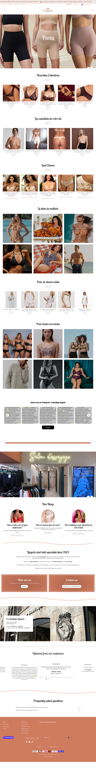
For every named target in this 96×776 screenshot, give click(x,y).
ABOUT (24, 591)
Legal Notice (24, 732)
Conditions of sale (25, 737)
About (4, 4)
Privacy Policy (24, 743)
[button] (67, 748)
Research (46, 748)
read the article (17, 540)
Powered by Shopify (48, 767)
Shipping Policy (25, 739)
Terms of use (24, 735)
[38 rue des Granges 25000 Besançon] (48, 628)
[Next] (91, 68)
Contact (24, 4)
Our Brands (10, 4)
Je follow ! (48, 427)
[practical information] (72, 588)
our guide (48, 537)
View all (48, 79)
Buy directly (11, 100)
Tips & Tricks (17, 4)
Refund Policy (24, 741)
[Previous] (88, 68)
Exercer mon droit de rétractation (48, 732)
